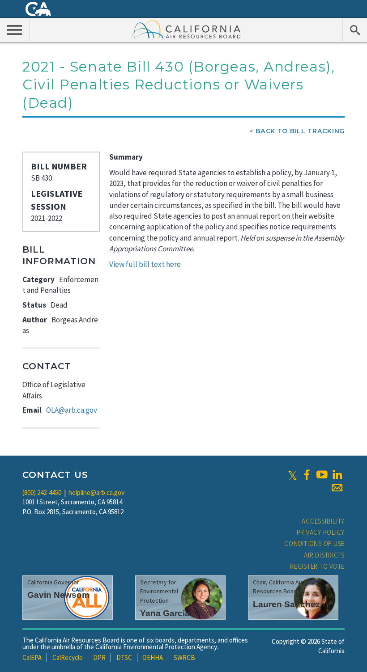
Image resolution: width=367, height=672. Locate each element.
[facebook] (306, 475)
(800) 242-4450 (41, 492)
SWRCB (184, 657)
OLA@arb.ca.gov (71, 410)
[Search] (354, 29)
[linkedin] (337, 475)
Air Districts (324, 555)
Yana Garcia (165, 613)
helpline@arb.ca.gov (96, 492)
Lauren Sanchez (286, 604)
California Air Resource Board (186, 29)
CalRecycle (67, 657)
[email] (337, 488)
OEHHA (152, 657)
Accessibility (323, 521)
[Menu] (15, 29)
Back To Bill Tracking (300, 131)
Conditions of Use (314, 543)
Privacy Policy (321, 532)
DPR (99, 657)
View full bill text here (145, 264)
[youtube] (322, 475)
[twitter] (292, 475)
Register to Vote (317, 566)
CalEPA (32, 657)
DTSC (124, 657)
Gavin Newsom (58, 595)
